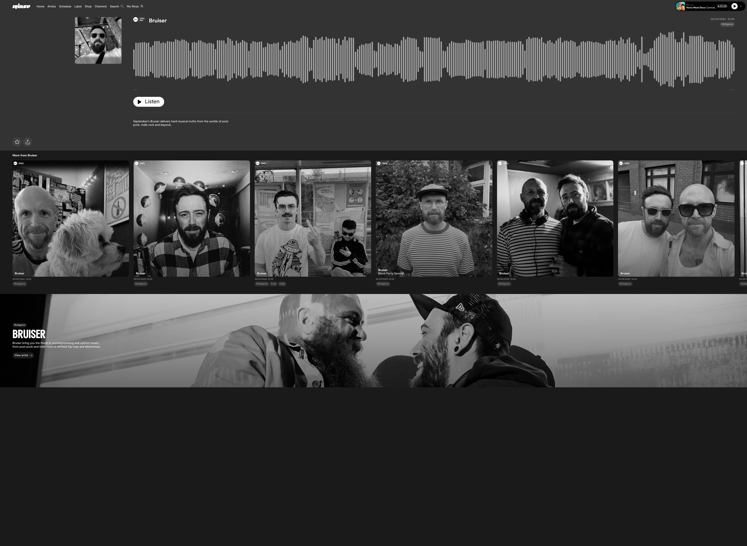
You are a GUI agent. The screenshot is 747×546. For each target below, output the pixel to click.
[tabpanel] (434, 60)
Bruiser (158, 20)
